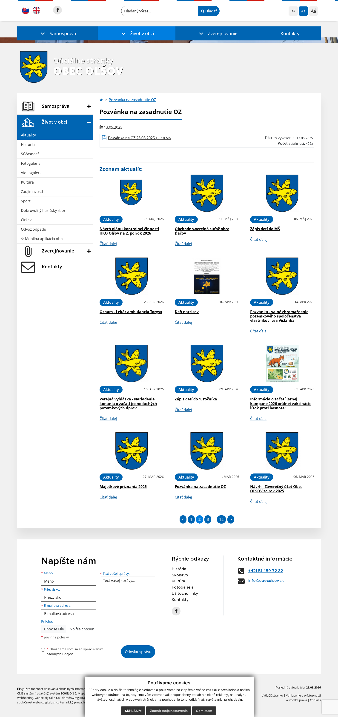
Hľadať (210, 11)
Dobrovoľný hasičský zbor (43, 210)
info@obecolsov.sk (266, 581)
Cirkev (26, 219)
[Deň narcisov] (207, 276)
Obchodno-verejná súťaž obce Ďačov (202, 231)
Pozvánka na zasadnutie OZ (132, 99)
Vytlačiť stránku (272, 695)
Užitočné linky (185, 594)
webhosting (25, 698)
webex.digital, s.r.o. (47, 698)
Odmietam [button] (204, 711)
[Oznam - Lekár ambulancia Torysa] (132, 276)
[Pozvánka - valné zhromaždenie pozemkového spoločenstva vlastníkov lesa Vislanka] (282, 276)
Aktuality (28, 135)
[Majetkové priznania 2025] (132, 451)
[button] (57, 33)
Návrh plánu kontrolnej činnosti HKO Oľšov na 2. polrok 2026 (129, 231)
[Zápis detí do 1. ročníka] (207, 363)
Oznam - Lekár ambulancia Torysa (131, 311)
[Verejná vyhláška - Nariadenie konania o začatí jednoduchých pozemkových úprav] (132, 363)
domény (67, 698)
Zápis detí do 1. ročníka (196, 399)
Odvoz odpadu (33, 229)
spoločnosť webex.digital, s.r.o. (38, 702)
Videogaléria (32, 172)
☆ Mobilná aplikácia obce (42, 238)
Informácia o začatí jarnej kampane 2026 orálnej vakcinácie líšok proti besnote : (280, 403)
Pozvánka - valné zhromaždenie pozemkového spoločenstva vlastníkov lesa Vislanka (279, 316)
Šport (26, 201)
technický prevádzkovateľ (77, 702)
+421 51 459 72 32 (265, 571)
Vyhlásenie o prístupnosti (303, 695)
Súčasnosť (30, 153)
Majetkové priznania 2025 (123, 486)
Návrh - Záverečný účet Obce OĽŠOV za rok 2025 (276, 488)
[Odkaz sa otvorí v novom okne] (57, 10)
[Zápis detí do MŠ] (282, 193)
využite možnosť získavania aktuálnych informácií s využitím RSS (64, 689)
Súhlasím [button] (133, 711)
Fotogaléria (30, 163)
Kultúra (27, 182)
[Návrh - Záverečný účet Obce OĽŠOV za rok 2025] (282, 451)
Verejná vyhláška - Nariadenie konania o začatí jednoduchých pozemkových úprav (128, 403)
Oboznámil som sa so (75, 651)
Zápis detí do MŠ (265, 228)
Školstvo (180, 575)
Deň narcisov (187, 311)
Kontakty (290, 33)
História (28, 144)
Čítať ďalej (108, 243)
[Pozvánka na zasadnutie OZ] (207, 451)
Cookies (315, 700)
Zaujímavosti (32, 191)
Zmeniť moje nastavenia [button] (169, 711)
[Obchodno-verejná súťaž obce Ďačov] (207, 193)
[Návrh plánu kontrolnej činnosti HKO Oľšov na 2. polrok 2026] (132, 193)
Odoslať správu (138, 651)
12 (221, 519)
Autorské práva (296, 700)
